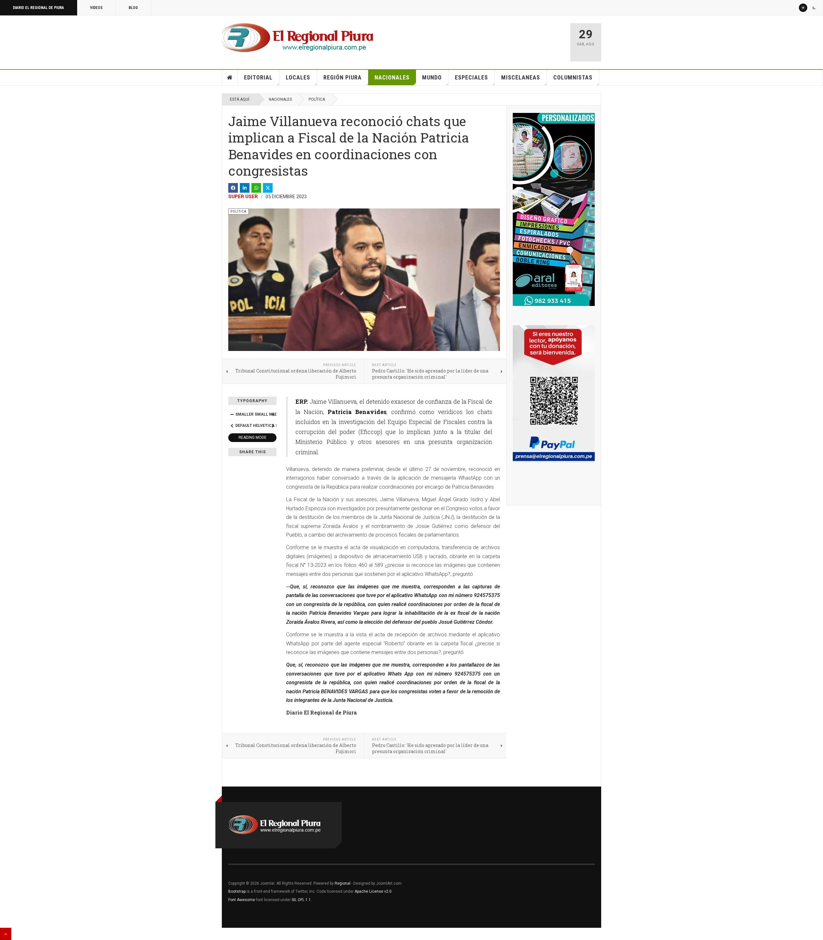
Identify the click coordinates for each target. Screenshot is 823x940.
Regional (342, 883)
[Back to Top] (5, 934)
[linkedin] (244, 188)
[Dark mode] (814, 8)
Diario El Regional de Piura (38, 7)
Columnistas (572, 77)
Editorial (258, 77)
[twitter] (268, 188)
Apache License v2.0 (373, 891)
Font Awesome (241, 900)
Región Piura (342, 77)
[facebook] (233, 188)
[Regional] (297, 38)
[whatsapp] (256, 188)
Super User (243, 196)
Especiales (471, 77)
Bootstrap (237, 891)
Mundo (432, 77)
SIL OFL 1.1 (301, 900)
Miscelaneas (520, 77)
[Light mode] (803, 8)
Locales (298, 77)
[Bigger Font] (272, 414)
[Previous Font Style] (231, 425)
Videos (96, 7)
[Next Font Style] (272, 425)
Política (317, 99)
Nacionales (392, 77)
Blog (133, 7)
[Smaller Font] (231, 414)
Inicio (230, 77)
